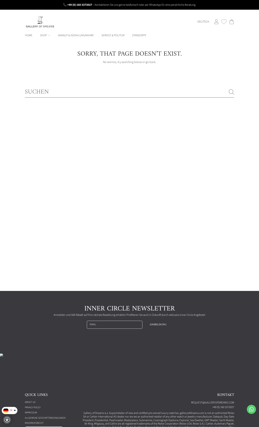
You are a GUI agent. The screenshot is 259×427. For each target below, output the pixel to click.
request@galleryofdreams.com (212, 403)
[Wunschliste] (223, 21)
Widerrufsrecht (34, 423)
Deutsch (203, 22)
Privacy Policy (33, 407)
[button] (231, 21)
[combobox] (129, 92)
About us (30, 402)
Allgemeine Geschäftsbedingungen (45, 418)
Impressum (31, 412)
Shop (43, 35)
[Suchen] (231, 92)
